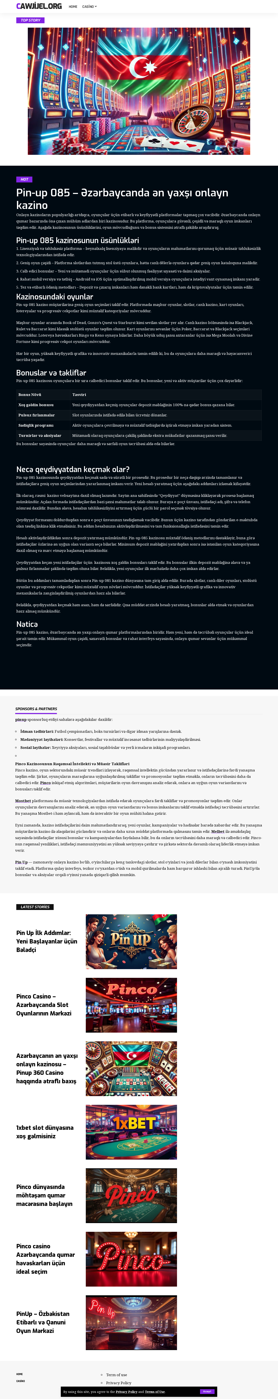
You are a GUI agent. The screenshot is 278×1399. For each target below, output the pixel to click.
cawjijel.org (39, 6)
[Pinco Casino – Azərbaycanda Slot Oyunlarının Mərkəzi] (131, 1005)
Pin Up (21, 862)
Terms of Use (155, 1392)
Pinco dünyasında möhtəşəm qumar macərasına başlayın (44, 1195)
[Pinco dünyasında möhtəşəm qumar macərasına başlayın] (131, 1195)
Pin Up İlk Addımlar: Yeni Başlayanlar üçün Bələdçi (46, 941)
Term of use (116, 1374)
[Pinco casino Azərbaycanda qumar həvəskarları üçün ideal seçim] (131, 1259)
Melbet (218, 831)
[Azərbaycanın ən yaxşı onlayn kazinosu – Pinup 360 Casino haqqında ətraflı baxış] (131, 1068)
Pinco (45, 782)
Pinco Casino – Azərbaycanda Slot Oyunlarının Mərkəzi (43, 1005)
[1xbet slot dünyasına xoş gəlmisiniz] (131, 1132)
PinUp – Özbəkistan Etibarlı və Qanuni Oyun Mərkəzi (43, 1322)
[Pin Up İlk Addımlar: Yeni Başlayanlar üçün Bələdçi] (131, 941)
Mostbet (23, 800)
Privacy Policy (126, 1392)
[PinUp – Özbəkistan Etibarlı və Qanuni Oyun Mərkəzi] (131, 1322)
